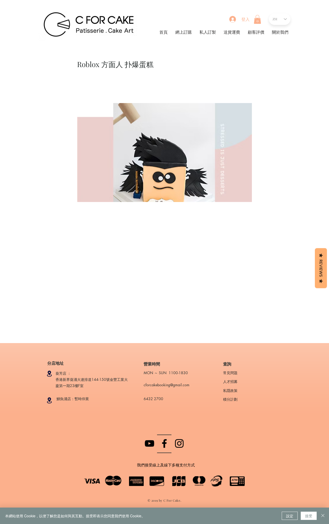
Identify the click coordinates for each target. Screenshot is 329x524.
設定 (289, 515)
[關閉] (323, 516)
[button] (257, 19)
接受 (308, 515)
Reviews (321, 268)
